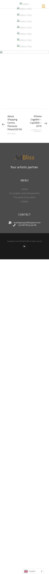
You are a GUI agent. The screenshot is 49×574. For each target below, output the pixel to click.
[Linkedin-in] (25, 246)
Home (25, 189)
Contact (24, 201)
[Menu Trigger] (43, 6)
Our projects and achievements (24, 193)
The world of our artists (24, 197)
